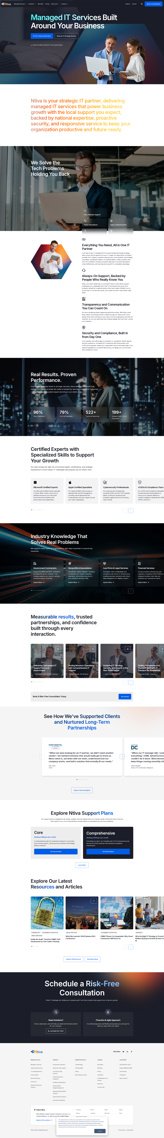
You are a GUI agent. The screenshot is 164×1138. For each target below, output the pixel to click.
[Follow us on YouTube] (123, 1051)
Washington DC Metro (81, 1116)
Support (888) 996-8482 (126, 1068)
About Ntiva (100, 1064)
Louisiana (92, 1113)
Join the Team (101, 1087)
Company (99, 1059)
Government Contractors (59, 1064)
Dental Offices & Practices (59, 1096)
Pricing (99, 1071)
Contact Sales (123, 1071)
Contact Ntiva (123, 1059)
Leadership (100, 1075)
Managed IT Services (36, 1064)
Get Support (123, 1075)
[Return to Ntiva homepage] (36, 1051)
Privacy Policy (82, 1127)
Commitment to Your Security (102, 1079)
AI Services (33, 1081)
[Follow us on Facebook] (131, 1051)
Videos (77, 1071)
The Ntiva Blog (79, 1064)
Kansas (78, 1113)
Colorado (78, 1109)
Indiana (121, 1109)
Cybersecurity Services (37, 1068)
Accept (100, 1131)
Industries (55, 1059)
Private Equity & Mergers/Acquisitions (58, 1087)
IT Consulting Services (36, 1071)
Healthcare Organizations (59, 1082)
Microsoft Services (35, 1078)
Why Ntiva (99, 1068)
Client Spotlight (79, 1068)
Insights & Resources (80, 1059)
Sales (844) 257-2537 (125, 1064)
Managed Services (35, 1059)
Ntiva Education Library (81, 1075)
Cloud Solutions (35, 1075)
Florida (92, 1109)
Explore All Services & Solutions (36, 1086)
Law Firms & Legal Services (57, 1072)
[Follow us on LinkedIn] (127, 1051)
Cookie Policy (129, 1130)
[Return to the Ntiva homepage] (6, 4)
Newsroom (100, 1083)
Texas (120, 1113)
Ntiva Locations (123, 1078)
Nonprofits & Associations (59, 1068)
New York (107, 1113)
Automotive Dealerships (59, 1100)
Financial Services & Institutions (58, 1078)
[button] (31, 590)
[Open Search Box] (142, 4)
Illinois (106, 1109)
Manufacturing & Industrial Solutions (59, 1092)
